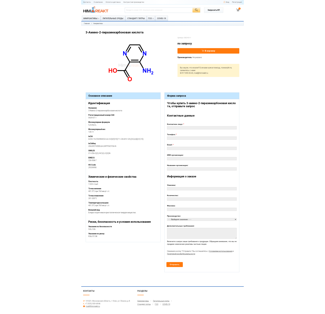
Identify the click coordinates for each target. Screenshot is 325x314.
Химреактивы (90, 18)
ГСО (150, 18)
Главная (87, 23)
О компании (98, 2)
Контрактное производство (133, 2)
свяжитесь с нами (187, 70)
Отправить (175, 264)
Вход (227, 2)
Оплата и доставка (113, 2)
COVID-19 (161, 18)
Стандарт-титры (136, 18)
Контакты (87, 2)
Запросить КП (214, 10)
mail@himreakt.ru (201, 73)
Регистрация (237, 2)
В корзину (210, 51)
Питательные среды (113, 18)
